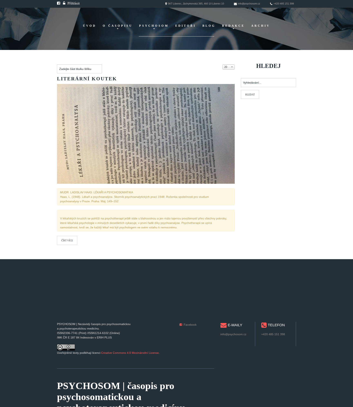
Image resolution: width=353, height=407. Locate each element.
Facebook (190, 324)
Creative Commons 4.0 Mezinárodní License (130, 352)
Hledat (250, 94)
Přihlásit (73, 3)
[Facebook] (58, 3)
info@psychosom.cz (233, 334)
